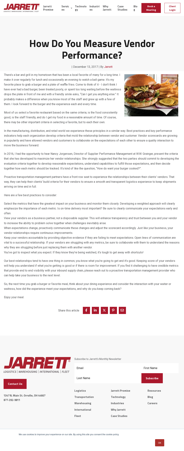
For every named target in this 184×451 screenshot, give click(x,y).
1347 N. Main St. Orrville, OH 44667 (24, 395)
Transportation (84, 397)
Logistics (80, 391)
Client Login (172, 8)
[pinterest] (113, 310)
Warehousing (82, 403)
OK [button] (159, 442)
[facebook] (86, 310)
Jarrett (108, 67)
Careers (152, 403)
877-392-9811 (12, 400)
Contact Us (15, 384)
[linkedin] (95, 310)
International (82, 410)
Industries (94, 8)
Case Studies (122, 8)
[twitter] (104, 310)
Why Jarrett (107, 8)
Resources (154, 391)
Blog (135, 8)
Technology (81, 8)
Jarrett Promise (48, 8)
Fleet (77, 416)
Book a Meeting (151, 8)
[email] (122, 310)
